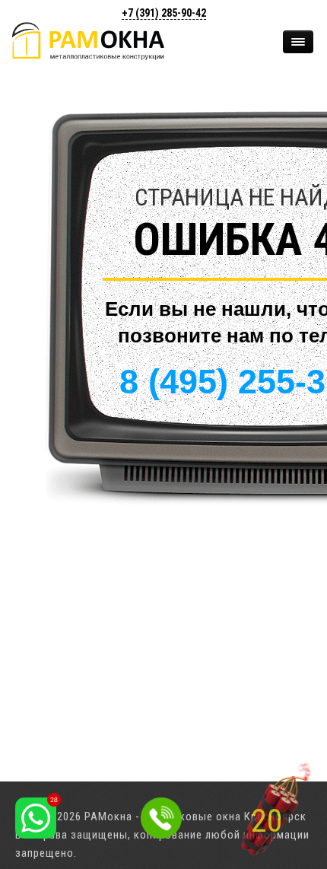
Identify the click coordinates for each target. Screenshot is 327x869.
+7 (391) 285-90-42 (164, 13)
